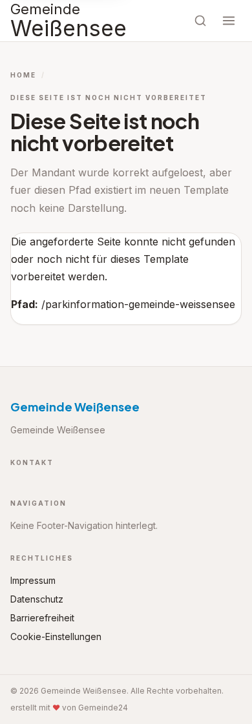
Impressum (33, 580)
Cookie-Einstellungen (55, 636)
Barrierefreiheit (42, 617)
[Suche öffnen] (200, 21)
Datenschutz (36, 599)
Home (23, 75)
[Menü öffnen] (229, 21)
